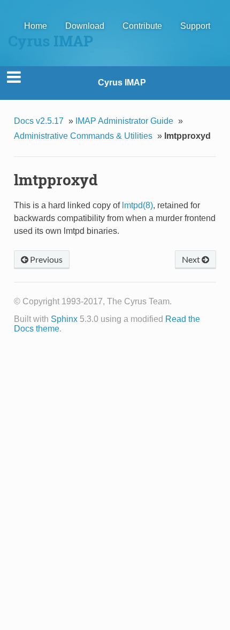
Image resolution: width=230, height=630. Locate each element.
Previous (45, 259)
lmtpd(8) (137, 205)
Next (192, 259)
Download (84, 25)
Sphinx (64, 319)
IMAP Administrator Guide (124, 120)
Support (195, 25)
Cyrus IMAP (122, 82)
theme (47, 328)
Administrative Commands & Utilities (83, 135)
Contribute (142, 25)
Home (35, 25)
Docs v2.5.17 (39, 120)
